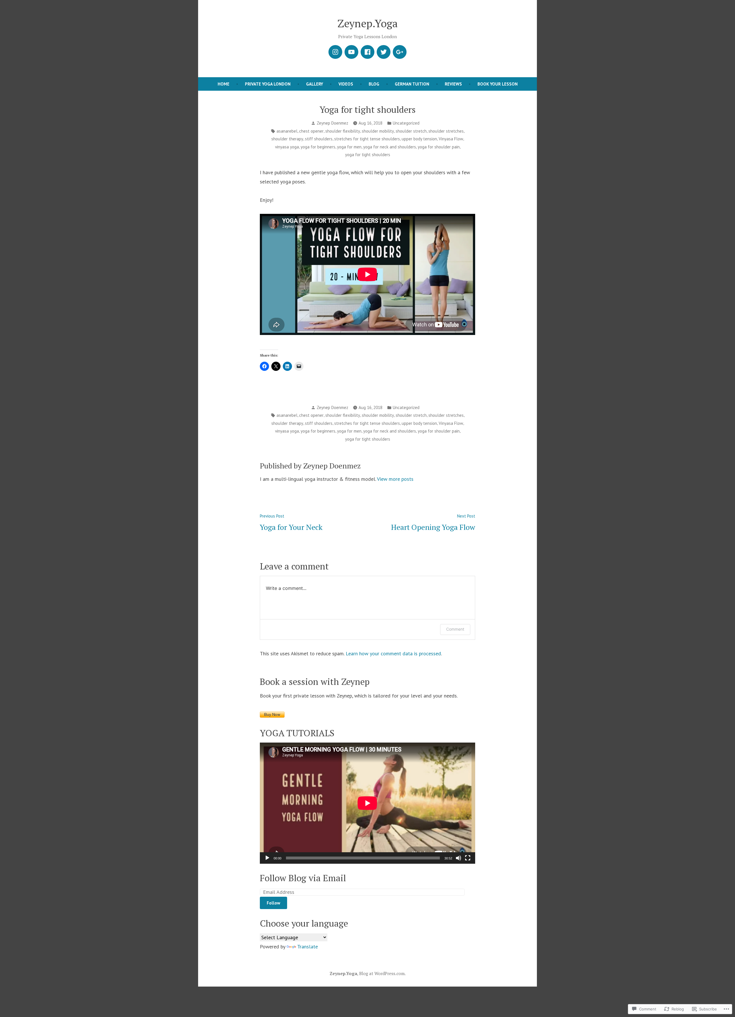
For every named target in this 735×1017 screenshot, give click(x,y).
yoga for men (349, 147)
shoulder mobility (378, 131)
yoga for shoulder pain (439, 147)
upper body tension (419, 139)
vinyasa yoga (287, 147)
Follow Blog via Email (303, 878)
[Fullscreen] (468, 858)
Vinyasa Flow (451, 139)
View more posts (395, 479)
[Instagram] (335, 52)
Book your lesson (497, 84)
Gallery (314, 84)
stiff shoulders (318, 139)
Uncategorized (406, 123)
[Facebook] (367, 52)
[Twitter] (383, 52)
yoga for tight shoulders (367, 154)
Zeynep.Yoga (368, 23)
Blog (374, 84)
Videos (346, 84)
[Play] (267, 858)
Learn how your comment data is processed (393, 653)
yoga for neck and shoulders (389, 147)
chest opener (311, 131)
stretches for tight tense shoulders (367, 139)
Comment (455, 629)
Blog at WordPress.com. (382, 973)
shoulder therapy (287, 139)
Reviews (453, 84)
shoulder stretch (411, 131)
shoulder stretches (446, 131)
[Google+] (400, 52)
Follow (273, 903)
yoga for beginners (318, 147)
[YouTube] (351, 52)
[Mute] (458, 858)
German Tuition (412, 84)
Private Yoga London (268, 84)
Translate (307, 946)
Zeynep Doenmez (332, 123)
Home (223, 84)
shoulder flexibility (342, 131)
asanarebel (286, 131)
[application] (367, 803)
